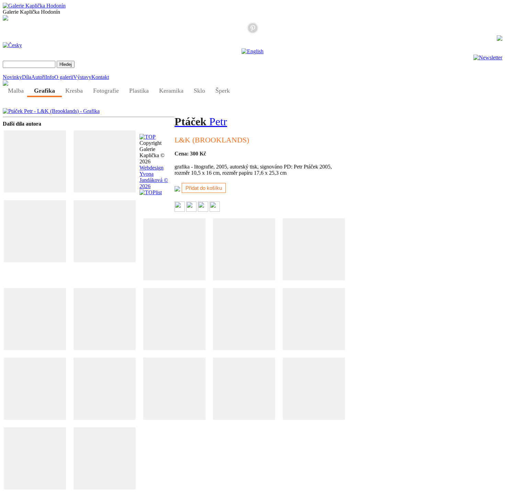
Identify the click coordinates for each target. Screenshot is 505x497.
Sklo (199, 90)
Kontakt (100, 77)
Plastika (139, 90)
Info (49, 77)
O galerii (63, 77)
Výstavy (82, 77)
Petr (201, 121)
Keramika (171, 90)
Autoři (38, 77)
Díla (26, 77)
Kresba (74, 90)
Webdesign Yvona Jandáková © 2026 (153, 177)
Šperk (222, 90)
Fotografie (106, 90)
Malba (16, 90)
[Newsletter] (487, 57)
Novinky (12, 77)
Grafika (44, 90)
